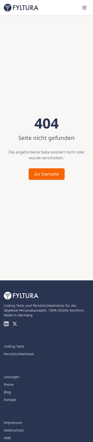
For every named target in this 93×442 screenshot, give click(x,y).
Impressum (13, 422)
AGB (7, 438)
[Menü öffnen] (84, 7)
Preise (9, 384)
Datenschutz (14, 430)
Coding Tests (14, 346)
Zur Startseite (46, 174)
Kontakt (10, 399)
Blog (7, 392)
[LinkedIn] (6, 323)
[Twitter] (14, 323)
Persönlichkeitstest (19, 354)
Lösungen (12, 377)
